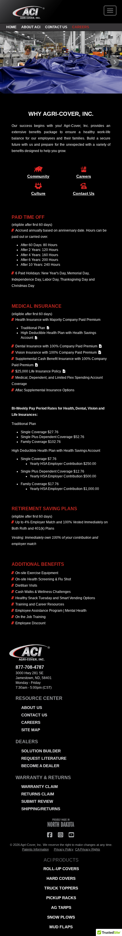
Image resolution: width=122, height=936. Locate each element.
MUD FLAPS (61, 927)
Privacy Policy (63, 849)
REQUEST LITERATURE (43, 758)
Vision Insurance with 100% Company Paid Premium (56, 352)
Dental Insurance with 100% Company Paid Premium (57, 346)
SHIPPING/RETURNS (40, 809)
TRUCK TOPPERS (61, 888)
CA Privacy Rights (87, 849)
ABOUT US (31, 707)
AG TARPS (61, 907)
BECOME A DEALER (40, 765)
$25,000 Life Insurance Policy (39, 371)
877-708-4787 (30, 667)
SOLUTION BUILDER (41, 751)
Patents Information (35, 849)
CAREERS (80, 27)
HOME (11, 27)
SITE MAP (30, 730)
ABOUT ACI (30, 27)
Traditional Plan (34, 328)
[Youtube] (71, 834)
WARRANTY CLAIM (39, 786)
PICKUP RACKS (61, 898)
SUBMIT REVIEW (37, 801)
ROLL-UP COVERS (61, 868)
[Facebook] (49, 834)
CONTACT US (56, 27)
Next (114, 62)
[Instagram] (60, 834)
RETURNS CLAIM (37, 794)
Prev (7, 62)
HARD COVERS (61, 878)
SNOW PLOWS (61, 917)
